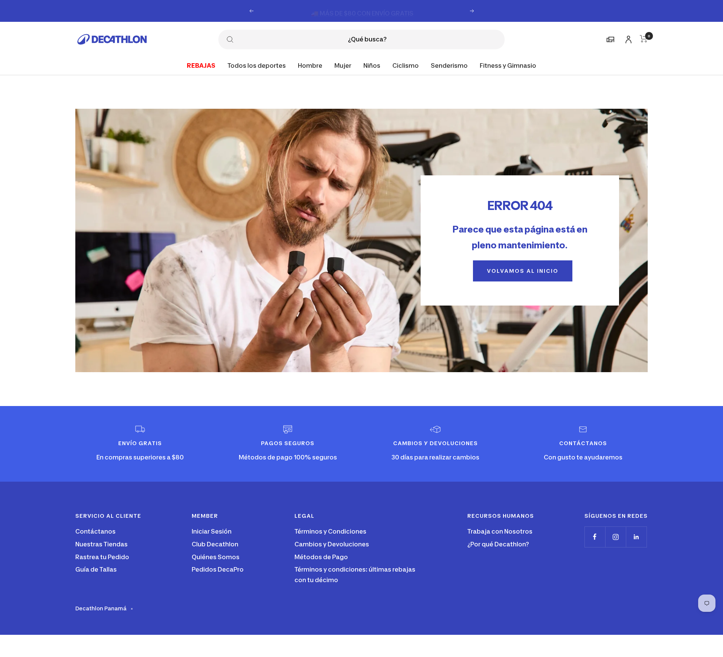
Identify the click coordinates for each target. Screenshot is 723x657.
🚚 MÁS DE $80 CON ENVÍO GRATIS (362, 10)
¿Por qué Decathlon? (498, 544)
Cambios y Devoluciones (331, 544)
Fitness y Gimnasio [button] (508, 65)
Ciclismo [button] (405, 65)
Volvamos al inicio (522, 271)
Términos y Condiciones (330, 531)
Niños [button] (371, 65)
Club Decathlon (215, 544)
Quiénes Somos (215, 557)
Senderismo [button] (449, 65)
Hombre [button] (310, 65)
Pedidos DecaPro (218, 569)
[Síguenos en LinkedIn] (636, 536)
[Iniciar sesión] (627, 38)
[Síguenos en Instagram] (615, 536)
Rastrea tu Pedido (102, 557)
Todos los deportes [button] (256, 65)
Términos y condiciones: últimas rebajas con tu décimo (354, 575)
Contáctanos (95, 531)
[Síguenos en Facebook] (594, 536)
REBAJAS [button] (201, 65)
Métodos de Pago (321, 557)
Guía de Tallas (96, 569)
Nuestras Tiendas (101, 544)
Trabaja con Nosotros (499, 531)
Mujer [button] (342, 65)
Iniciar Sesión (212, 531)
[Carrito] (644, 39)
